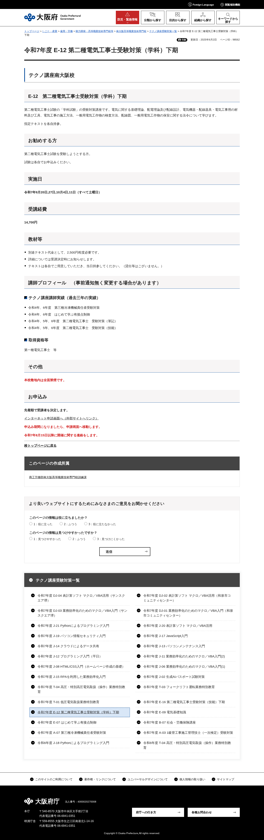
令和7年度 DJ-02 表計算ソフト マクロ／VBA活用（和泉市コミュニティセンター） (187, 598)
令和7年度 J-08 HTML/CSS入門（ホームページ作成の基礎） (81, 666)
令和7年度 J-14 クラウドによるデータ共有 (68, 646)
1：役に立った (43, 524)
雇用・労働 (66, 31)
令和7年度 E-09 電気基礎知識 (164, 712)
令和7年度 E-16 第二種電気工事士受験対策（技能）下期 (184, 702)
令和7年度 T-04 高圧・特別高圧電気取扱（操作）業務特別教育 (81, 689)
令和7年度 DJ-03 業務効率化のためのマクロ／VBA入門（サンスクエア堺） (82, 613)
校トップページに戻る (40, 445)
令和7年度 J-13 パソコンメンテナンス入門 (174, 646)
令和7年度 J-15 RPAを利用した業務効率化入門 (72, 677)
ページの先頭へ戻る (241, 798)
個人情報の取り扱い (192, 779)
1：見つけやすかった (47, 539)
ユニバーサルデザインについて (148, 779)
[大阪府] (52, 17)
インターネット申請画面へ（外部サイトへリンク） (61, 418)
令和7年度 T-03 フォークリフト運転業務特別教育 (179, 687)
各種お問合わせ (202, 812)
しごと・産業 (49, 31)
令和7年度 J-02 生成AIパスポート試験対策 (174, 677)
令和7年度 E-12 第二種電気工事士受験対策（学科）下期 (78, 712)
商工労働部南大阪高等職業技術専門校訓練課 (58, 477)
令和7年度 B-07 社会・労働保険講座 (169, 722)
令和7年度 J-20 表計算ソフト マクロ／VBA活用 (177, 625)
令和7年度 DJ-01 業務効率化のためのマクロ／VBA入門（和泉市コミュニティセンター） (188, 613)
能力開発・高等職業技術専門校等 (94, 31)
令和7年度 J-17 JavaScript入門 (165, 636)
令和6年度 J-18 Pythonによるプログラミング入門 (73, 743)
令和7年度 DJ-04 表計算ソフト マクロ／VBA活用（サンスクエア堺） (81, 598)
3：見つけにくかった (111, 539)
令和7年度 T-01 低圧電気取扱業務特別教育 (68, 702)
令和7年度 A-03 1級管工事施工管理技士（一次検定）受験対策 (188, 732)
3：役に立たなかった (102, 524)
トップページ (31, 31)
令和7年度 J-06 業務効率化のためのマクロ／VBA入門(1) (184, 666)
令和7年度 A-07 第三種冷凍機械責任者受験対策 (72, 732)
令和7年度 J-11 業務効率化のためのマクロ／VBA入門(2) (184, 656)
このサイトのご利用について (54, 779)
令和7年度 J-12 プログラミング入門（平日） (70, 656)
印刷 (184, 40)
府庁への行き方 (146, 812)
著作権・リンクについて (100, 779)
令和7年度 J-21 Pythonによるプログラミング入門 (73, 625)
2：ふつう (70, 524)
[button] (201, 4)
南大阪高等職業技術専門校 (131, 31)
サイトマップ (225, 779)
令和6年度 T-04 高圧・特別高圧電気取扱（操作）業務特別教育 (187, 745)
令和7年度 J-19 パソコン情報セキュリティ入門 (72, 636)
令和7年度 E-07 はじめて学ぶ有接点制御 (67, 722)
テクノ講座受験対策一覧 (163, 31)
